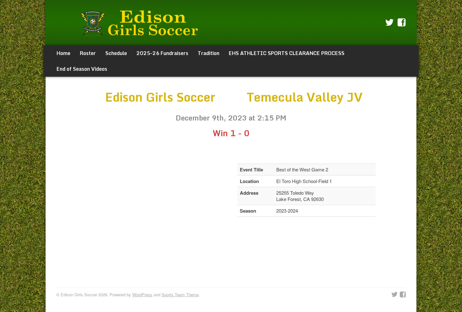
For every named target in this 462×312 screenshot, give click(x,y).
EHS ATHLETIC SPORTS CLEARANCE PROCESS (286, 53)
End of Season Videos (82, 69)
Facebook (402, 22)
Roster (88, 53)
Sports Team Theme (180, 295)
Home (63, 53)
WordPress (142, 295)
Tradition (208, 53)
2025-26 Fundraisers (162, 53)
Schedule (116, 53)
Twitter (389, 22)
